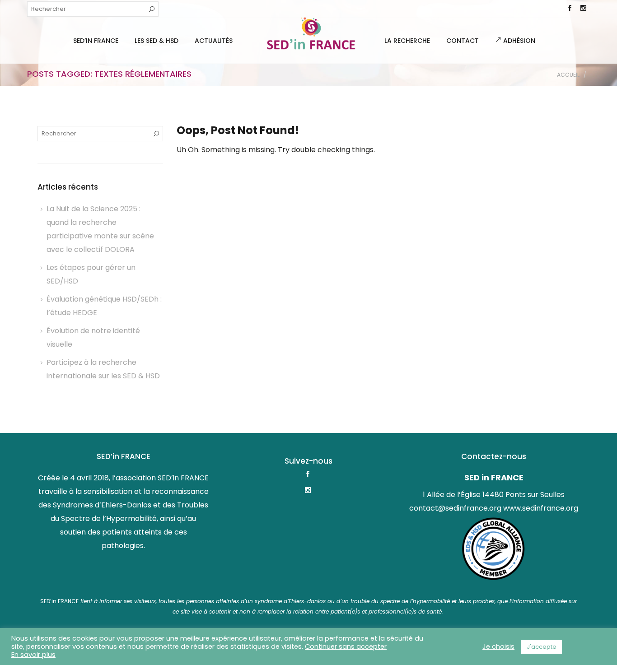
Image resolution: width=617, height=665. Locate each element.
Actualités (214, 40)
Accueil (568, 75)
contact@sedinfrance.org (455, 508)
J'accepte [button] (541, 646)
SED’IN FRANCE (95, 40)
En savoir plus (33, 655)
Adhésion (518, 40)
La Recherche (407, 40)
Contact (462, 40)
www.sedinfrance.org (540, 508)
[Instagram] (583, 9)
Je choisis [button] (498, 646)
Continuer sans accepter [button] (346, 646)
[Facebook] (569, 9)
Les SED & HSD (156, 40)
